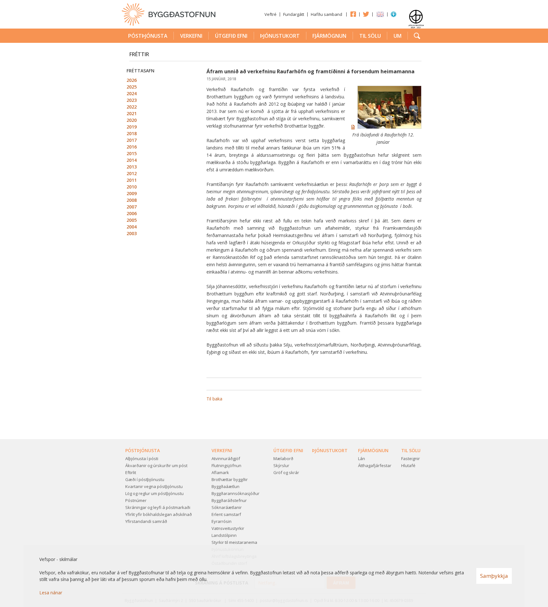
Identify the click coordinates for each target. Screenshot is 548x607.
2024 (132, 93)
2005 (132, 220)
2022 (132, 107)
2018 (132, 133)
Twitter (366, 14)
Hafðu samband (326, 14)
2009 (132, 193)
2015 (132, 153)
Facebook (353, 14)
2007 (132, 207)
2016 (132, 147)
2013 (132, 167)
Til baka (214, 399)
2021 (132, 113)
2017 (132, 140)
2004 (132, 227)
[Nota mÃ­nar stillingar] (393, 15)
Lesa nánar (50, 593)
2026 (132, 80)
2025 (132, 87)
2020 (132, 120)
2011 (132, 180)
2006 (132, 213)
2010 (132, 187)
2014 (132, 160)
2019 (132, 127)
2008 (132, 200)
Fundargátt (293, 14)
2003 (132, 233)
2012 (132, 173)
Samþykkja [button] (494, 575)
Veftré (270, 14)
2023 (132, 100)
